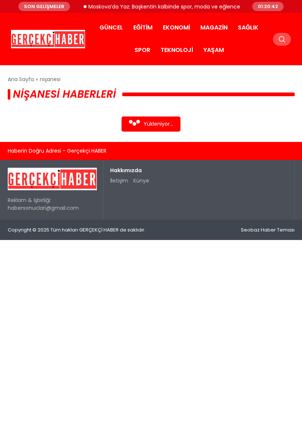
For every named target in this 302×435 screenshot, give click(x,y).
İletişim (119, 180)
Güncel (111, 27)
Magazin (214, 27)
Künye (141, 180)
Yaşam (213, 50)
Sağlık (248, 27)
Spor (142, 50)
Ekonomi (176, 27)
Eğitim (142, 27)
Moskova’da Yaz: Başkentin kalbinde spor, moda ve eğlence (161, 6)
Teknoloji (177, 50)
